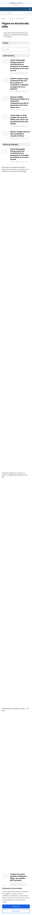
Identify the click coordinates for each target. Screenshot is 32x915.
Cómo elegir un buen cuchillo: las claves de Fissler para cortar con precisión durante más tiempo (19, 119)
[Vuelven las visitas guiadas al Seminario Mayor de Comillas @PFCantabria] (5, 875)
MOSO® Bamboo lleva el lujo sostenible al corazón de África (20, 134)
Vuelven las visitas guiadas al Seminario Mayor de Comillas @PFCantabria (18, 877)
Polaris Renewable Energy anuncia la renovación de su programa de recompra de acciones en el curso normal (19, 65)
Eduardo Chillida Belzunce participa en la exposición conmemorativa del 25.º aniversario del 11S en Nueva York (19, 102)
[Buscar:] (16, 13)
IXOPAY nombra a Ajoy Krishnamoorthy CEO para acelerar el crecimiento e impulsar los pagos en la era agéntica (19, 83)
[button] (30, 9)
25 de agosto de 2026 (18, 73)
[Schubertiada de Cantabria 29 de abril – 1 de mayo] (15, 710)
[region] (16, 900)
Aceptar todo (16, 906)
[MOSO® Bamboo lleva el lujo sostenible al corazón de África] (5, 133)
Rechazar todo (16, 911)
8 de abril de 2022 (17, 883)
